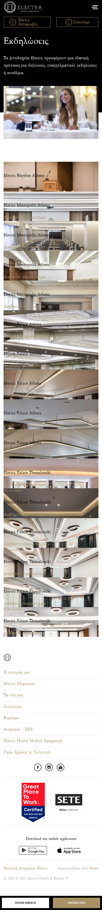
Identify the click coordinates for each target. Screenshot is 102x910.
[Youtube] (60, 767)
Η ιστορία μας (17, 672)
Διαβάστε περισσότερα (24, 187)
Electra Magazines (19, 683)
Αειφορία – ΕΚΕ (18, 729)
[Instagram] (49, 767)
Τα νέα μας (14, 695)
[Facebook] (38, 767)
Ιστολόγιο (13, 706)
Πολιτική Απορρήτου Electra (25, 868)
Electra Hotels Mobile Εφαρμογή (33, 741)
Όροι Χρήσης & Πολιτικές (27, 752)
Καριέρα (11, 718)
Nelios (93, 868)
